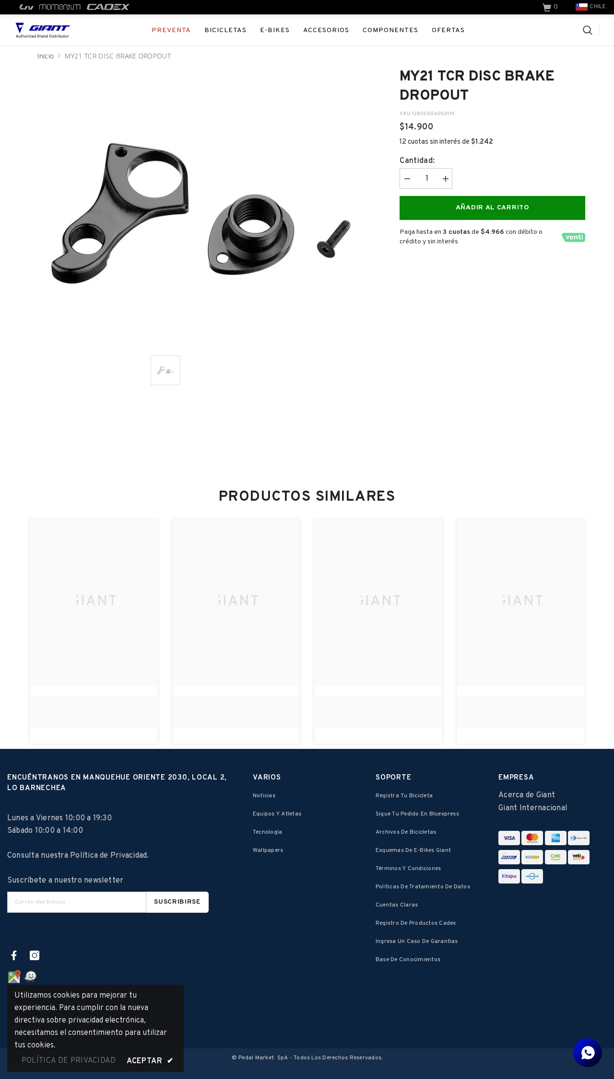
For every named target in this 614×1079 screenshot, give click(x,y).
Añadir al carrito (493, 208)
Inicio (45, 55)
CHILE (598, 7)
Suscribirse (177, 902)
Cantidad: (417, 161)
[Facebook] (14, 955)
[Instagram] (34, 955)
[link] (551, 7)
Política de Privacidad (108, 856)
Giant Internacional (532, 808)
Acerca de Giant (526, 795)
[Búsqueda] (591, 30)
